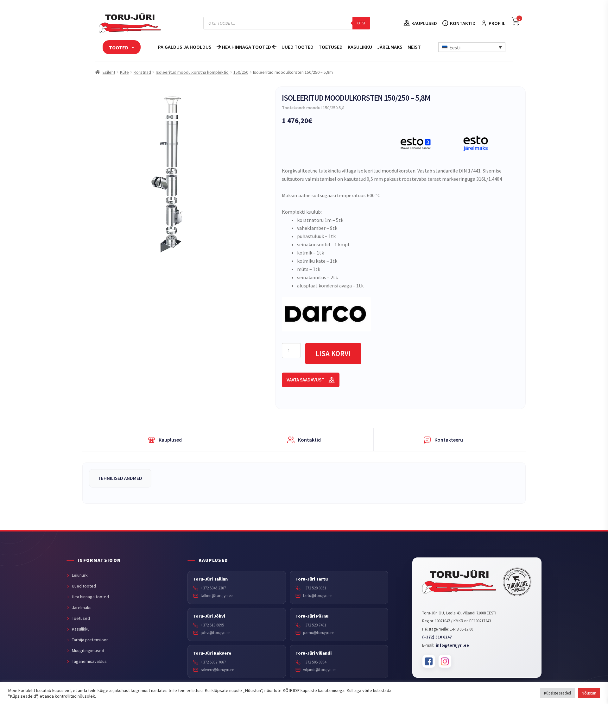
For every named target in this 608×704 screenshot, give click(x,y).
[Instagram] (445, 661)
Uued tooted (298, 47)
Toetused (331, 47)
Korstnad (142, 72)
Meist (414, 47)
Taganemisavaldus (89, 661)
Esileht (109, 72)
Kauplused (424, 23)
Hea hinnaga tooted (246, 47)
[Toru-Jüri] (459, 582)
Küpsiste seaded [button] (557, 693)
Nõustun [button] (589, 693)
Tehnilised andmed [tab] (120, 478)
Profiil (497, 23)
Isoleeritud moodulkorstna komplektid (192, 72)
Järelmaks (389, 47)
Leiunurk (80, 575)
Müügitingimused (88, 650)
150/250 (240, 72)
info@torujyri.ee (452, 645)
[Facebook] (428, 661)
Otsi (361, 23)
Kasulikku (360, 47)
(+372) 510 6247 (437, 637)
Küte (124, 72)
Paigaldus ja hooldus (185, 47)
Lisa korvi (333, 353)
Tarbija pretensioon (90, 640)
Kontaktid (463, 23)
